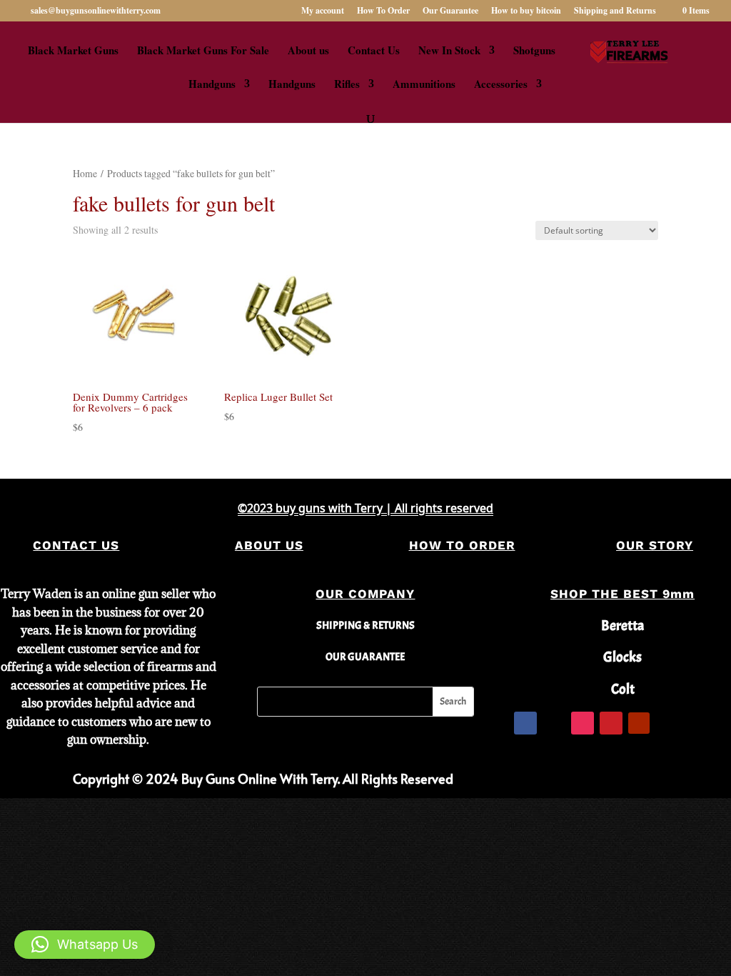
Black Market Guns (73, 51)
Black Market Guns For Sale (203, 51)
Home (85, 173)
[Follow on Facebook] (525, 723)
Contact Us (374, 51)
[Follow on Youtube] (639, 723)
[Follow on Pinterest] (611, 723)
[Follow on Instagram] (582, 723)
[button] (84, 944)
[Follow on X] (554, 723)
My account (322, 11)
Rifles (347, 85)
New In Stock (449, 51)
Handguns (212, 85)
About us (308, 51)
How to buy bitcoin (526, 11)
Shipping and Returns (615, 11)
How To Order (383, 11)
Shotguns (534, 51)
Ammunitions (424, 85)
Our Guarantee (450, 11)
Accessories (501, 85)
